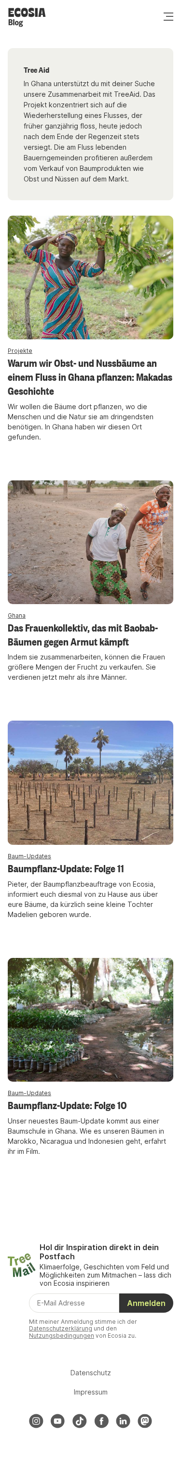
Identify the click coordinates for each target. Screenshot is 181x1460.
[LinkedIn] (123, 1421)
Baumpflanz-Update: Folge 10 (67, 1104)
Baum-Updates (29, 856)
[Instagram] (36, 1421)
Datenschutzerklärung (60, 1328)
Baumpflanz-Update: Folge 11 (66, 868)
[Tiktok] (79, 1421)
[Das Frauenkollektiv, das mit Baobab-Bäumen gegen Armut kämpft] (90, 542)
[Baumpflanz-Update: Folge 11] (90, 782)
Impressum (91, 1392)
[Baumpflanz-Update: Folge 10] (90, 1020)
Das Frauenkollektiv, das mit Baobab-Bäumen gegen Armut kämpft (83, 634)
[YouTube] (58, 1421)
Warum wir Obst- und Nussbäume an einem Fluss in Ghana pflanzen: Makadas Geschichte (90, 376)
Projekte (20, 350)
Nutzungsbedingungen (61, 1335)
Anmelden (146, 1303)
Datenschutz (90, 1373)
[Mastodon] (145, 1421)
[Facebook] (101, 1421)
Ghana (17, 615)
